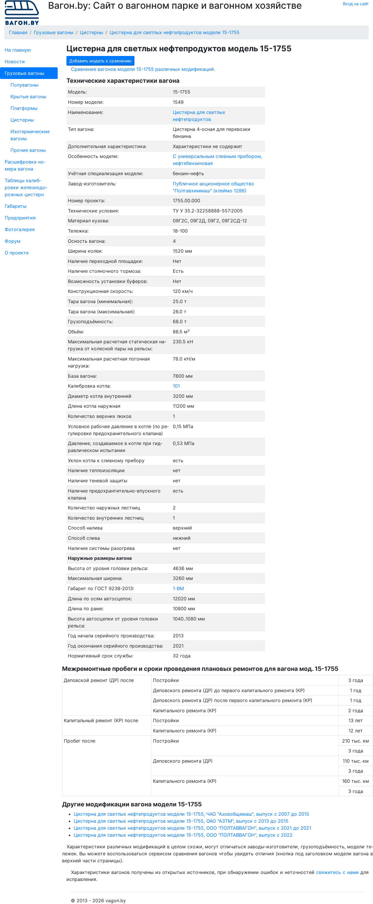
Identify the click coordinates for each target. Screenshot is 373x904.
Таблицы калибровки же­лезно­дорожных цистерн (26, 187)
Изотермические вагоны (30, 135)
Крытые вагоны (28, 96)
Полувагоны (24, 85)
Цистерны (22, 120)
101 (176, 386)
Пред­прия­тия (20, 218)
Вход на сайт (356, 3)
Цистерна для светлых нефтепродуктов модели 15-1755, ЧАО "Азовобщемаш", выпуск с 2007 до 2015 (191, 814)
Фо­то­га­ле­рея (20, 229)
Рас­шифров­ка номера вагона (25, 165)
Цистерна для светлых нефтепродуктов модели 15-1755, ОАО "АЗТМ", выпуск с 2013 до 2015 (181, 821)
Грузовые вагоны (24, 73)
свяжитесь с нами (337, 872)
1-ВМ (178, 588)
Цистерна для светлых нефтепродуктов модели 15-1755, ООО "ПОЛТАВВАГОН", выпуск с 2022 (183, 835)
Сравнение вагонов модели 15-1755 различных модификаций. (143, 69)
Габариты (16, 206)
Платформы (24, 108)
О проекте (17, 253)
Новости (15, 61)
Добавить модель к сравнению (100, 60)
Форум (12, 241)
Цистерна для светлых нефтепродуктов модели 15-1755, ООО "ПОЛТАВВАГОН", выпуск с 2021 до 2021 (192, 828)
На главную (18, 50)
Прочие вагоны (28, 150)
